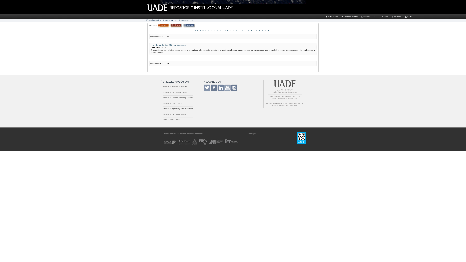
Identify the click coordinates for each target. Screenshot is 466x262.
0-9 (196, 30)
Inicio (386, 16)
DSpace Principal (152, 20)
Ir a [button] (375, 16)
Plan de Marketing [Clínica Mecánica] (168, 44)
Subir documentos (351, 16)
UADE (409, 16)
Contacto (366, 16)
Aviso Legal (251, 133)
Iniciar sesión (333, 16)
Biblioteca (397, 16)
